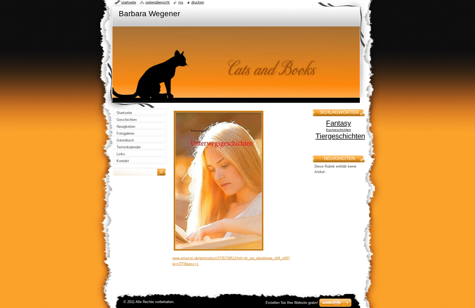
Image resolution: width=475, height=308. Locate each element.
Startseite (128, 2)
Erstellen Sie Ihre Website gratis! (292, 303)
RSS (180, 2)
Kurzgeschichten (338, 130)
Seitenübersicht (157, 2)
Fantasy (338, 123)
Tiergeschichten (340, 136)
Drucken (197, 2)
